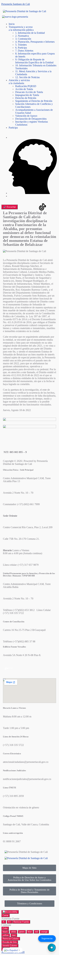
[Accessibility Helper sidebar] (10, 912)
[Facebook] (16, 207)
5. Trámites (21, 44)
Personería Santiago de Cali (15, 4)
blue (30, 931)
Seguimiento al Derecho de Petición (33, 101)
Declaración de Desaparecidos (31, 118)
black (5, 931)
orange (44, 931)
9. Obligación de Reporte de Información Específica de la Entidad (34, 61)
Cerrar (5, 915)
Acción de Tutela (24, 89)
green (21, 931)
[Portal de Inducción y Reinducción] (33, 193)
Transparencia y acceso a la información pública (21, 28)
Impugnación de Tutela (27, 95)
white (13, 931)
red (36, 931)
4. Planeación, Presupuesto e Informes (35, 41)
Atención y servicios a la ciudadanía (19, 82)
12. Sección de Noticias (27, 77)
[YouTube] (34, 207)
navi (14, 935)
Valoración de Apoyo (26, 115)
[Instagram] (7, 207)
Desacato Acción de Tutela (29, 92)
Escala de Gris (10, 942)
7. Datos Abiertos (24, 50)
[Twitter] (25, 207)
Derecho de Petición (25, 98)
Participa (13, 127)
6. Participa (21, 47)
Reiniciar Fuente (21, 922)
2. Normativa (22, 35)
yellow (6, 935)
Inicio (12, 24)
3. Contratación (23, 38)
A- (4, 922)
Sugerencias (46, 938)
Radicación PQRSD (25, 86)
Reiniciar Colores (11, 938)
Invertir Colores (10, 945)
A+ (9, 922)
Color (5, 928)
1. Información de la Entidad (30, 32)
